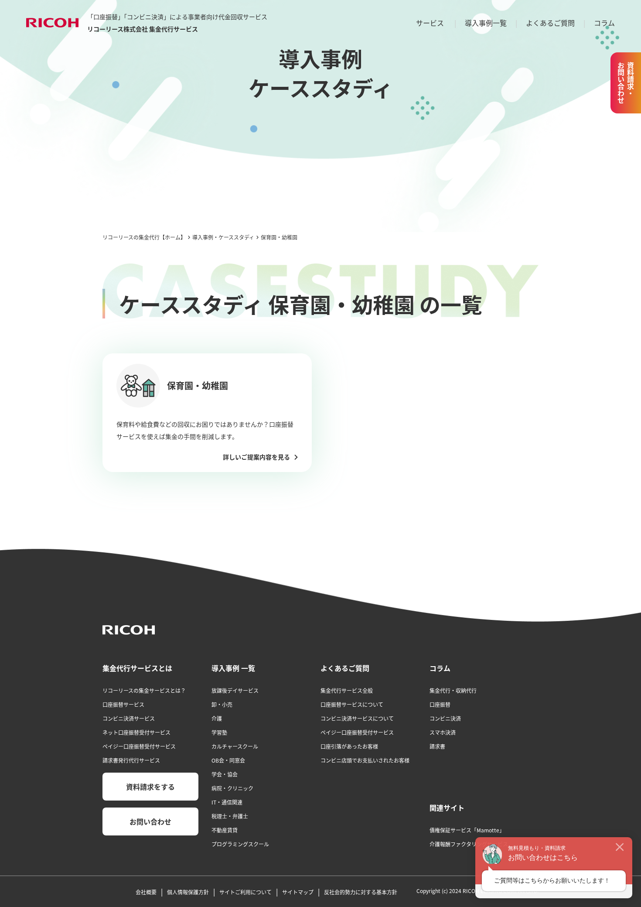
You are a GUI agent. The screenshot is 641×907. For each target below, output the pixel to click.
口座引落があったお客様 (349, 746)
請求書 (437, 746)
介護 (216, 718)
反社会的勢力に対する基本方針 (360, 892)
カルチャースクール (234, 746)
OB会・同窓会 (228, 760)
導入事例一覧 (486, 22)
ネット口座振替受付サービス (136, 732)
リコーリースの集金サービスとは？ (144, 690)
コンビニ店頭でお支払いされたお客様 (364, 760)
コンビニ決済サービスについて (357, 718)
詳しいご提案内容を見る (256, 457)
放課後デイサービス (235, 690)
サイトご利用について (245, 892)
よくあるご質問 (550, 22)
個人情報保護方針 (188, 892)
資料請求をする (150, 786)
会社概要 (146, 892)
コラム (604, 22)
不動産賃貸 (224, 830)
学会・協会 (224, 774)
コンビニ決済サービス (128, 718)
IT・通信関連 (226, 802)
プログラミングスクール (240, 844)
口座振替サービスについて (351, 704)
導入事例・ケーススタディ (223, 237)
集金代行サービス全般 (346, 690)
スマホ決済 (443, 732)
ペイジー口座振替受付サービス (139, 746)
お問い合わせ (150, 821)
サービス (430, 22)
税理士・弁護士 (229, 816)
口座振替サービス (123, 704)
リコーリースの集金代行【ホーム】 (144, 237)
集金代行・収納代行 (453, 690)
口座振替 (440, 704)
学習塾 (219, 732)
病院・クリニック (232, 788)
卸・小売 (221, 704)
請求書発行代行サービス (131, 760)
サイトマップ (298, 892)
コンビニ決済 (445, 718)
